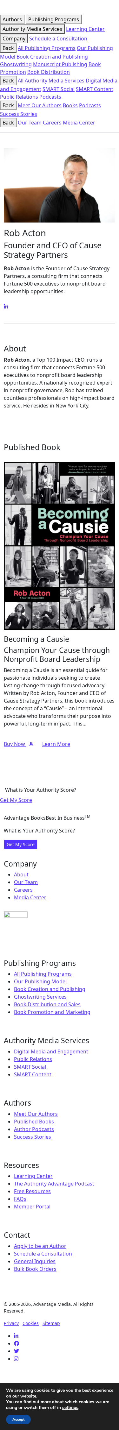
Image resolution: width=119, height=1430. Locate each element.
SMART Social (59, 89)
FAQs (20, 1198)
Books (70, 105)
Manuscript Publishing (60, 64)
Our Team (30, 122)
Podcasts (50, 96)
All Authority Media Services (51, 80)
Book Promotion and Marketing (52, 1012)
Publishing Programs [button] (53, 19)
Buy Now (15, 743)
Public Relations (19, 96)
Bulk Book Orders (35, 1268)
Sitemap (51, 1323)
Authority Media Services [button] (32, 28)
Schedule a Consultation (58, 38)
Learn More (56, 743)
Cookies (31, 1323)
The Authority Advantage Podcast (54, 1183)
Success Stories (18, 113)
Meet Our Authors (40, 105)
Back (8, 48)
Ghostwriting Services (40, 996)
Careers (52, 122)
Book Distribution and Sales (47, 1004)
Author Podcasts (34, 1129)
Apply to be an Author (40, 1245)
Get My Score (16, 799)
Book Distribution (48, 71)
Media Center (79, 122)
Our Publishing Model (40, 981)
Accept (18, 1419)
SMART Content (94, 89)
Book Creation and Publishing (52, 56)
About (21, 874)
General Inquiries (35, 1261)
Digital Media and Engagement (51, 1051)
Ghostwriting (16, 64)
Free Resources (32, 1191)
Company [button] (14, 38)
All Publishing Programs (47, 48)
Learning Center (85, 28)
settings (70, 1408)
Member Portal (32, 1206)
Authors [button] (12, 19)
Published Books (34, 1121)
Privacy (11, 1323)
